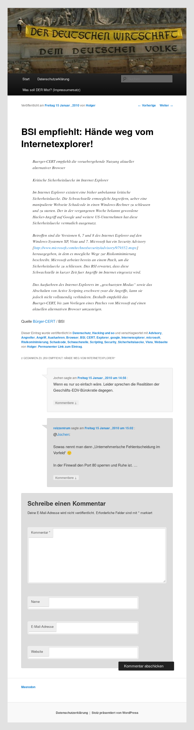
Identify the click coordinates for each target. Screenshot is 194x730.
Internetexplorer (133, 337)
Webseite (161, 342)
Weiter (166, 105)
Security (110, 342)
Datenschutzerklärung (53, 78)
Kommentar (40, 532)
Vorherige (147, 105)
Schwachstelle (77, 342)
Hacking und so (103, 333)
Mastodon (28, 687)
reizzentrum (61, 428)
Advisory (155, 333)
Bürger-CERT (44, 321)
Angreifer (28, 337)
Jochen (63, 434)
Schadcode (58, 342)
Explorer (102, 337)
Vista (149, 342)
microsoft (153, 337)
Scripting (96, 342)
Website (37, 651)
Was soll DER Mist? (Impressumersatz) (51, 89)
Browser (72, 337)
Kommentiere (66, 402)
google (115, 337)
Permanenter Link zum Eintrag (60, 346)
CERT (91, 337)
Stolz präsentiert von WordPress (115, 712)
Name (35, 601)
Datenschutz (81, 333)
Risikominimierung (34, 342)
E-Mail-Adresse (42, 626)
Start (26, 78)
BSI (82, 337)
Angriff (41, 337)
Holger (90, 105)
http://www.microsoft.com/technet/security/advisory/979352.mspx (85, 247)
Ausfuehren (56, 337)
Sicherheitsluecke (131, 342)
